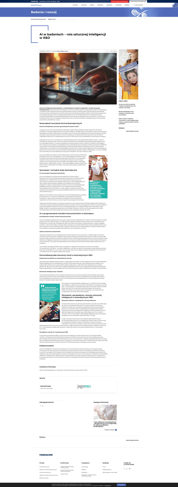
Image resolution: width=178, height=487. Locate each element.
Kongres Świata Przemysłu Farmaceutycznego (67, 471)
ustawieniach (108, 485)
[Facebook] (124, 468)
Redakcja (127, 4)
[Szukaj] (133, 5)
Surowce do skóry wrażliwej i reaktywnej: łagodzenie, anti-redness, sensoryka (127, 106)
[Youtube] (130, 468)
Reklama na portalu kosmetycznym (48, 469)
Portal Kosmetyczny (44, 466)
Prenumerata (118, 4)
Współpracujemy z (107, 469)
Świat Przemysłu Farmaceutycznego (120, 1)
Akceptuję (121, 484)
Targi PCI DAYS (64, 474)
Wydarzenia (100, 4)
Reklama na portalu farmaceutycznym (48, 475)
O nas (104, 466)
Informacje (75, 4)
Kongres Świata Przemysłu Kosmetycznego (67, 467)
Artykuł (58, 51)
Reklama (92, 4)
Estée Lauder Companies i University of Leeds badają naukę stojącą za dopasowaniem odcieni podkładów (128, 121)
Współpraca (84, 472)
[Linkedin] (126, 468)
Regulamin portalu (44, 478)
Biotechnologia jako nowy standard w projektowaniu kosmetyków (126, 113)
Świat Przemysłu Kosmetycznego (138, 1)
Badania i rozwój (52, 19)
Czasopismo (84, 4)
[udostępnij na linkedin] (108, 51)
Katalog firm (109, 4)
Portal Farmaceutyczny (45, 472)
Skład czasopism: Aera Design (110, 472)
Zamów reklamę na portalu (132, 131)
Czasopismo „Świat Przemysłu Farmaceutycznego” (89, 475)
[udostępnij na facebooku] (105, 51)
